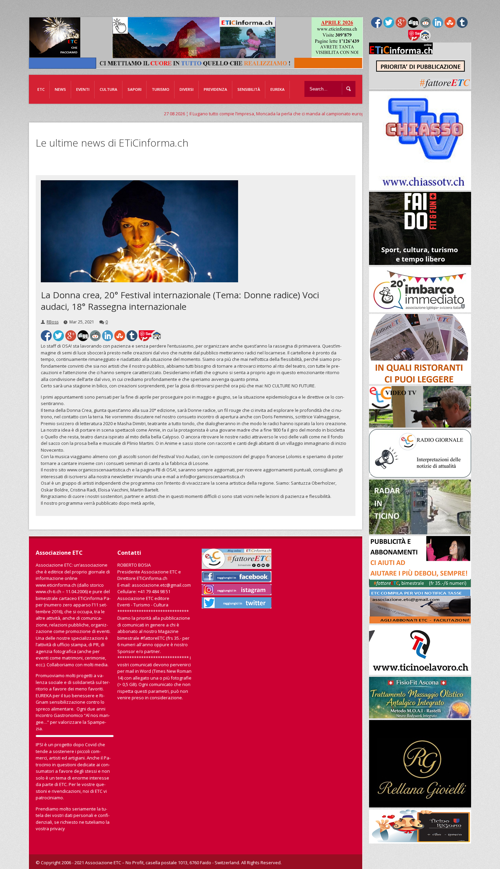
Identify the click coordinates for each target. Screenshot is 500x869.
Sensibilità (248, 89)
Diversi (187, 89)
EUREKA (277, 89)
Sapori (134, 89)
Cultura (108, 89)
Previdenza (215, 89)
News (60, 89)
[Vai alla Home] (199, 65)
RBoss (53, 322)
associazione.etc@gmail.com (161, 585)
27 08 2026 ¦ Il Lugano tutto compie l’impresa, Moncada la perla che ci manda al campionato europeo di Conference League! (246, 114)
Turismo (160, 89)
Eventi (82, 89)
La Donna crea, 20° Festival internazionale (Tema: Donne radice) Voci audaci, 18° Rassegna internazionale (180, 301)
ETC (41, 89)
